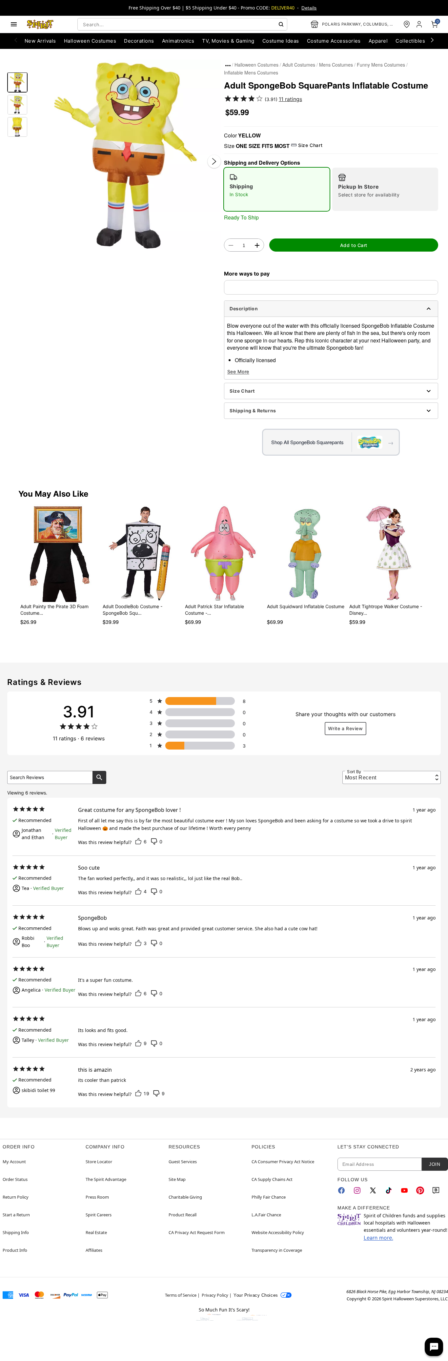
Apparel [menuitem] (378, 41)
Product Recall (182, 1215)
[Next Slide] (214, 161)
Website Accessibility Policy (278, 1232)
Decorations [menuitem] (139, 41)
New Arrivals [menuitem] (40, 41)
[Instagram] (357, 1190)
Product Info (15, 1250)
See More (238, 371)
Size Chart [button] (310, 145)
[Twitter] (373, 1190)
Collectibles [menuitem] (410, 41)
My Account (14, 1162)
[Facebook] (341, 1190)
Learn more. (378, 1237)
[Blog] (436, 1190)
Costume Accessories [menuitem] (334, 41)
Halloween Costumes (256, 65)
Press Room (97, 1197)
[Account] (420, 24)
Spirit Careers (99, 1215)
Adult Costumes (298, 65)
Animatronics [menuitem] (178, 41)
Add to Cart (353, 245)
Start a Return (16, 1215)
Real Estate (96, 1232)
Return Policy (16, 1197)
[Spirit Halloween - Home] (40, 24)
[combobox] (182, 24)
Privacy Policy (215, 1295)
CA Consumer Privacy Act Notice (283, 1162)
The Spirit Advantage (106, 1179)
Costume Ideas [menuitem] (280, 41)
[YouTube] (404, 1190)
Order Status (15, 1179)
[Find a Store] (407, 24)
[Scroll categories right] (432, 39)
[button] (125, 155)
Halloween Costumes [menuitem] (90, 41)
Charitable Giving (185, 1197)
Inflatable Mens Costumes (251, 72)
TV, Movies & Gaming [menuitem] (228, 41)
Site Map (177, 1179)
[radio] (277, 189)
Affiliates (94, 1250)
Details (308, 7)
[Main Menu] (14, 24)
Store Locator (99, 1162)
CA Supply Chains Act (272, 1179)
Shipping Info (16, 1232)
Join (434, 1164)
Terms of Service (180, 1295)
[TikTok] (389, 1190)
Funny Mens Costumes (381, 65)
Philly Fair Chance (269, 1197)
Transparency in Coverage (277, 1250)
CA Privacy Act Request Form (197, 1232)
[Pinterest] (420, 1190)
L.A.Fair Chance (266, 1215)
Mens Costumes (336, 65)
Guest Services (183, 1162)
